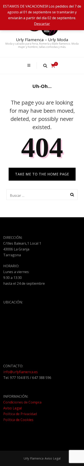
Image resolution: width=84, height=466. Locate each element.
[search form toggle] (45, 65)
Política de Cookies (18, 419)
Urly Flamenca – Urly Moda (42, 39)
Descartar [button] (42, 23)
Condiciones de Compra (22, 402)
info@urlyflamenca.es (20, 371)
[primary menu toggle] (29, 65)
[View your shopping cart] (53, 65)
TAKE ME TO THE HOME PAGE (42, 174)
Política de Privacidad (20, 413)
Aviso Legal (12, 408)
